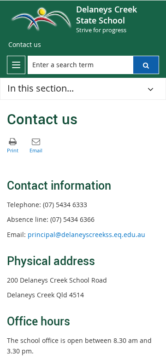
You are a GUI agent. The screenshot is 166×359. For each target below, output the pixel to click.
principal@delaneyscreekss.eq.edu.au (86, 234)
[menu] (16, 65)
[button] (146, 65)
